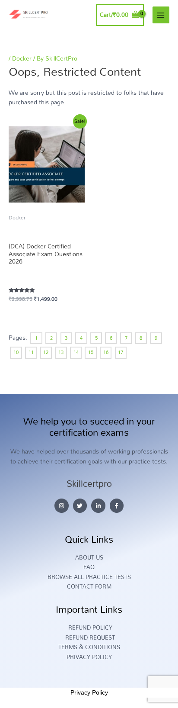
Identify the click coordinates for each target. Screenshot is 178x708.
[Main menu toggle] (161, 14)
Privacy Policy (89, 692)
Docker (22, 58)
